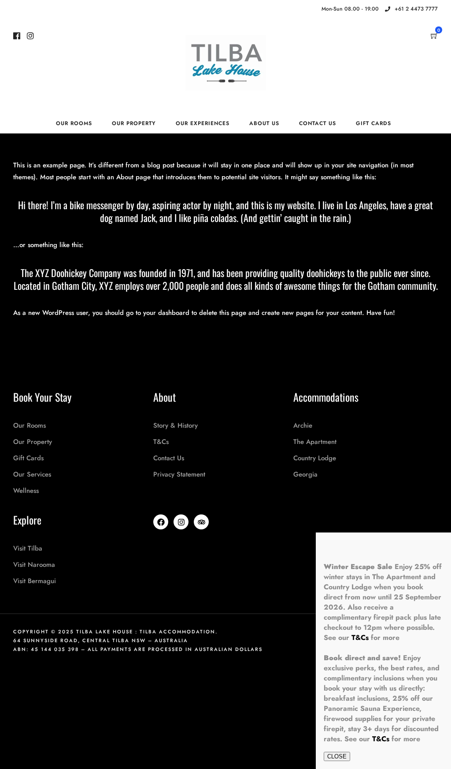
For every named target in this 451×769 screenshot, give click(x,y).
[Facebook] (160, 521)
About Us (264, 123)
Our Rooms (74, 123)
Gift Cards (373, 123)
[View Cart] (434, 36)
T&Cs (360, 637)
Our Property (134, 123)
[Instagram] (303, 9)
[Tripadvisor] (201, 521)
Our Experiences (202, 123)
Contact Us (317, 123)
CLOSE (337, 756)
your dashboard (166, 313)
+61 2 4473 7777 (416, 9)
